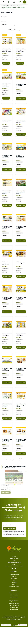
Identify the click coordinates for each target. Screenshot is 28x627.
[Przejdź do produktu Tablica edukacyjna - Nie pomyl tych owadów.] (7, 182)
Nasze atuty (14, 578)
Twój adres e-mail (7, 524)
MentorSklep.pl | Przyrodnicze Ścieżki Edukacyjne (11, 5)
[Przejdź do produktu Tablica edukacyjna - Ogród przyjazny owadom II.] (21, 182)
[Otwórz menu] (24, 1)
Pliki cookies (14, 582)
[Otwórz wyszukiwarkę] (3, 1)
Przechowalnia (14, 609)
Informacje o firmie (14, 586)
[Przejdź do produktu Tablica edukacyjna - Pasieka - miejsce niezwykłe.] (7, 218)
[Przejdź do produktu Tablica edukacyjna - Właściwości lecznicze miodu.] (21, 360)
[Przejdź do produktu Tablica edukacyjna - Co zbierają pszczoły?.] (21, 76)
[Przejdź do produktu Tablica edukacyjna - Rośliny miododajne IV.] (7, 360)
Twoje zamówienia (14, 605)
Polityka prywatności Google (15, 617)
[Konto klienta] (14, 1)
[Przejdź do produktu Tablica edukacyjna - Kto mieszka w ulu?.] (21, 147)
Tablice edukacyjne (21, 7)
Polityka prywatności (14, 574)
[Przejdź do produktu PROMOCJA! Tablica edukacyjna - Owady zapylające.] (7, 41)
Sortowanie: (3, 21)
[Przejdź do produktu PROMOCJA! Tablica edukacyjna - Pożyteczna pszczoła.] (7, 76)
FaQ (14, 580)
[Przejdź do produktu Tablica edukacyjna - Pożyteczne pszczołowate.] (7, 253)
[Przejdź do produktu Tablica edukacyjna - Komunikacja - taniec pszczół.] (7, 431)
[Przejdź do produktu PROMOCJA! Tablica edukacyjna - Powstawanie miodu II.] (21, 41)
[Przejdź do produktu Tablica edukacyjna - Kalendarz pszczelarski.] (7, 147)
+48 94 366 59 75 (14, 558)
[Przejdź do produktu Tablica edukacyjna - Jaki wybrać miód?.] (7, 111)
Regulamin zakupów (14, 603)
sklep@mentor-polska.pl (14, 562)
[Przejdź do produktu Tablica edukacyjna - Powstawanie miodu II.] (21, 218)
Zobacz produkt (21, 98)
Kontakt (14, 584)
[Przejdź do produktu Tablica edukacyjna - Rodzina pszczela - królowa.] (21, 431)
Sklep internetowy (12, 625)
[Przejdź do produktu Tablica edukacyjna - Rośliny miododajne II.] (7, 324)
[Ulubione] (8, 1)
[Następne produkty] (16, 459)
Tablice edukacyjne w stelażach (9, 7)
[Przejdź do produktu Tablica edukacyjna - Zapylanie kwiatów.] (7, 395)
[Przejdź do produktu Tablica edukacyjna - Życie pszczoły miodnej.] (21, 395)
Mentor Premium (13, 593)
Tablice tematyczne (6, 8)
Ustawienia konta (14, 607)
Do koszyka (6, 63)
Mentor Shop (13, 595)
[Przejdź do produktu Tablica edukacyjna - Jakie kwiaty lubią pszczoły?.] (21, 111)
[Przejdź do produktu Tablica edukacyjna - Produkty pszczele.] (21, 253)
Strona (9, 29)
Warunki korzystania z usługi (13, 619)
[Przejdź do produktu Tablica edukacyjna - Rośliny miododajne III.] (21, 324)
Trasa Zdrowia (13, 597)
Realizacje (14, 576)
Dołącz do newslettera (9, 528)
